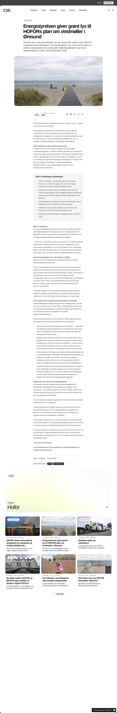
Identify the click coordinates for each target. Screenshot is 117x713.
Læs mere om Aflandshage (42, 442)
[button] (107, 507)
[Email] (79, 114)
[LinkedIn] (71, 114)
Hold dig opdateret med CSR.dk (102, 710)
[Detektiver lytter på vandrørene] (94, 532)
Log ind (99, 2)
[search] (108, 10)
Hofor (43, 115)
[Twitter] (75, 114)
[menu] (113, 10)
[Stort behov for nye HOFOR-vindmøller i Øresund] (94, 570)
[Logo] (7, 10)
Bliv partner (108, 2)
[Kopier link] (82, 114)
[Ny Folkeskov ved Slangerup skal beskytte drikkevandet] (58, 570)
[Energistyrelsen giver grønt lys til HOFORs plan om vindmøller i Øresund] (58, 534)
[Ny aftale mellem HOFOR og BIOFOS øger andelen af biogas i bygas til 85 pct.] (22, 571)
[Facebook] (67, 114)
